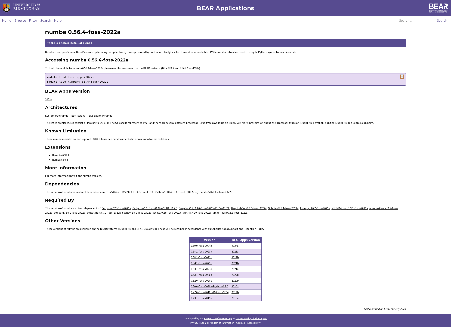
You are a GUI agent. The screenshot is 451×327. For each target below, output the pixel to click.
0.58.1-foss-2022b (201, 257)
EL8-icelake (78, 115)
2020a (235, 286)
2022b (235, 257)
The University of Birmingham (251, 318)
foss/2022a (112, 192)
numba (71, 229)
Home (6, 20)
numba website (92, 175)
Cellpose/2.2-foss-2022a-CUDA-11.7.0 (154, 208)
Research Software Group (218, 318)
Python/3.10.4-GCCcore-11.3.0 (173, 192)
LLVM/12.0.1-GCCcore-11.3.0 (137, 192)
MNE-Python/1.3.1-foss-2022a (350, 208)
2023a (235, 251)
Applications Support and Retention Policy (238, 229)
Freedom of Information (221, 322)
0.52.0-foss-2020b (201, 280)
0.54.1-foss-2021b (201, 263)
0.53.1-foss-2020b (201, 274)
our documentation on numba (131, 139)
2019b (235, 292)
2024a (235, 245)
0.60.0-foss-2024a (201, 245)
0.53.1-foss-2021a (201, 269)
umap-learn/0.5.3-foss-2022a (230, 212)
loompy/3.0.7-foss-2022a (315, 208)
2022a (48, 99)
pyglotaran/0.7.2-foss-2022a (104, 212)
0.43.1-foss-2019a (201, 298)
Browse (20, 20)
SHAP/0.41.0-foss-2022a (197, 212)
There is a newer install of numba (69, 43)
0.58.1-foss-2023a (201, 251)
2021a (235, 269)
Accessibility (254, 322)
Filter (33, 20)
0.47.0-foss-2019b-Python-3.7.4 (209, 292)
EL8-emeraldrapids (56, 115)
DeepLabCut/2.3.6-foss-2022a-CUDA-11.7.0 (204, 208)
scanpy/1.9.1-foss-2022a (136, 212)
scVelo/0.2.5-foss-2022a (167, 212)
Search (45, 20)
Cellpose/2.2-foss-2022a (116, 208)
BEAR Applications (225, 8)
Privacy (194, 322)
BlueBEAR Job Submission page (354, 122)
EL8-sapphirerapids (100, 115)
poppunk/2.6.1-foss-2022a (69, 212)
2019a (235, 298)
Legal (203, 322)
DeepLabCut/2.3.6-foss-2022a (249, 208)
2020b (235, 274)
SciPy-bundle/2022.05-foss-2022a (212, 192)
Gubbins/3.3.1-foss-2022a (283, 208)
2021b (235, 263)
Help (58, 20)
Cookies (240, 322)
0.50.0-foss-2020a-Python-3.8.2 (209, 286)
